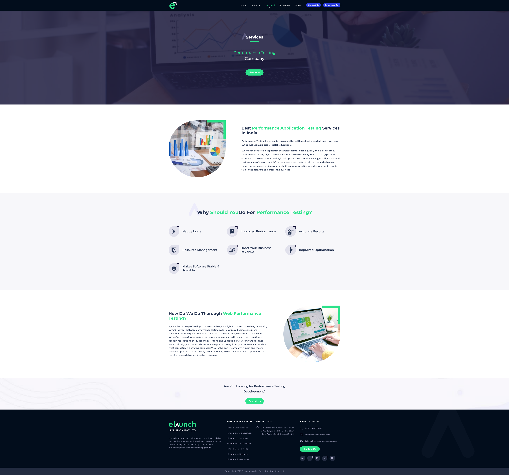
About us (256, 5)
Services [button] (269, 5)
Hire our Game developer (238, 449)
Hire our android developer (239, 433)
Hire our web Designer (237, 454)
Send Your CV (331, 5)
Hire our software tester (238, 459)
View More (254, 72)
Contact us (313, 5)
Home (243, 5)
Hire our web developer (238, 428)
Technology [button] (284, 5)
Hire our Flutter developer (239, 443)
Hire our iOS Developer (237, 438)
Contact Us (255, 401)
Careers (298, 5)
